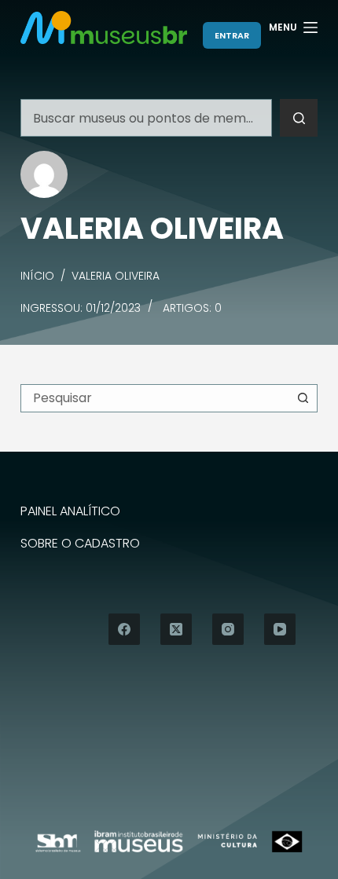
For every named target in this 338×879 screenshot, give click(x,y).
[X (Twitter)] (176, 629)
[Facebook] (124, 629)
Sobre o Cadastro (80, 544)
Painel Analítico (70, 512)
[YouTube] (280, 629)
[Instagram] (228, 629)
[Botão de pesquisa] (299, 118)
